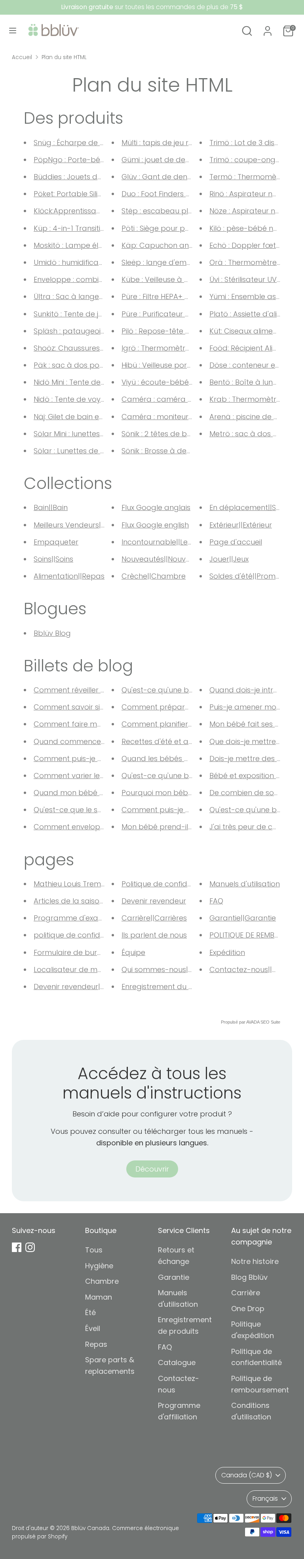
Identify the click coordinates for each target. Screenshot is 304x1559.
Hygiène (99, 1266)
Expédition (227, 952)
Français (265, 1498)
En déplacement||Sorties (252, 507)
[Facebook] (16, 1247)
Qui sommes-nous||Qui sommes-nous (188, 969)
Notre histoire (255, 1261)
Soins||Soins (53, 559)
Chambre (102, 1281)
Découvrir (152, 1169)
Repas (96, 1344)
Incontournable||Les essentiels (174, 542)
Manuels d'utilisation (244, 884)
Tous (94, 1250)
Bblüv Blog (52, 633)
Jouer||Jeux (229, 559)
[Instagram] (30, 1247)
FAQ (216, 901)
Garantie (173, 1277)
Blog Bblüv (249, 1277)
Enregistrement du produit (168, 986)
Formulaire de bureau (72, 952)
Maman (98, 1297)
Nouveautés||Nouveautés (166, 559)
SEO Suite (270, 1022)
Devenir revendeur (154, 901)
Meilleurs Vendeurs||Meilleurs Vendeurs (101, 525)
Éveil (92, 1328)
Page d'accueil (235, 542)
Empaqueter (56, 542)
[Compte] (268, 28)
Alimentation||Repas (69, 576)
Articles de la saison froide (80, 901)
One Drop (247, 1309)
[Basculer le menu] (13, 31)
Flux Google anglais (156, 507)
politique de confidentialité (81, 935)
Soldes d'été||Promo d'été (254, 576)
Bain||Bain (51, 507)
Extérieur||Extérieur (240, 525)
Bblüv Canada (90, 1528)
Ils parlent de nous (154, 935)
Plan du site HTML (64, 57)
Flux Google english (155, 525)
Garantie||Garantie (242, 918)
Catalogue (177, 1362)
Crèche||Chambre (154, 576)
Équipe (133, 952)
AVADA (252, 1022)
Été (90, 1312)
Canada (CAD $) (246, 1475)
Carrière (245, 1293)
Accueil (22, 57)
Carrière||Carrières (154, 918)
